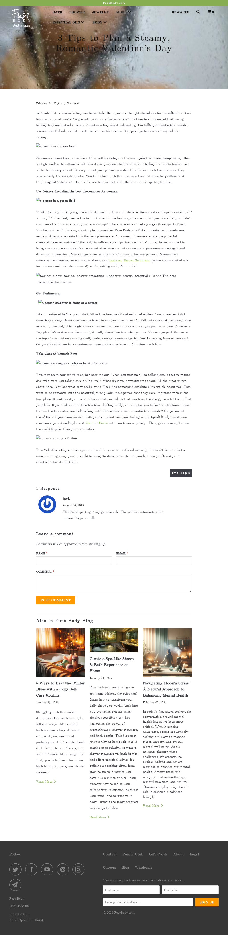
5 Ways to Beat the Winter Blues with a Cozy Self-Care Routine (60, 689)
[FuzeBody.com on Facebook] (32, 869)
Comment (45, 571)
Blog (125, 867)
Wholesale (143, 867)
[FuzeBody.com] (27, 18)
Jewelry (100, 12)
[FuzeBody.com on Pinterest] (64, 869)
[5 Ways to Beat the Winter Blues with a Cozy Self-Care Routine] (60, 652)
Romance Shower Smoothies (129, 260)
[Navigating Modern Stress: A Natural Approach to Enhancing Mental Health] (167, 652)
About (178, 854)
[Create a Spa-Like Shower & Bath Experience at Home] (114, 640)
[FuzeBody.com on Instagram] (79, 869)
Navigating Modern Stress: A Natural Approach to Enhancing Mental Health (166, 689)
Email (122, 553)
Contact (110, 854)
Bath (57, 12)
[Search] (198, 12)
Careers (109, 867)
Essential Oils (67, 22)
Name (42, 553)
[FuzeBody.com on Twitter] (16, 869)
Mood (122, 12)
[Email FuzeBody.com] (16, 885)
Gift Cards (158, 854)
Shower (77, 12)
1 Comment (71, 103)
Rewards (180, 12)
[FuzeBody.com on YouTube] (48, 869)
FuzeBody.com (124, 912)
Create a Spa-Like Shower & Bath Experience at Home (112, 664)
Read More (45, 781)
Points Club (132, 854)
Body (97, 22)
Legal (194, 854)
